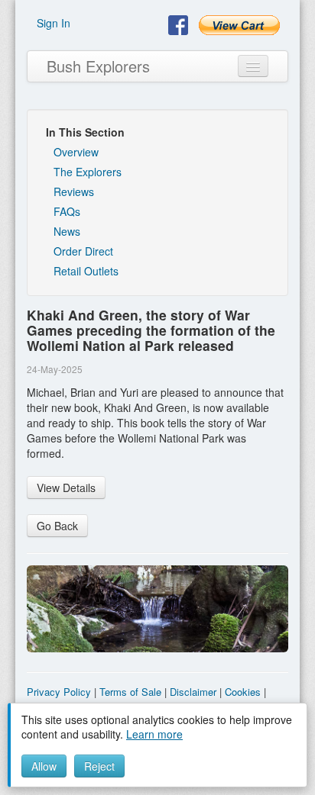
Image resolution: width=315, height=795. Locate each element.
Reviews (74, 191)
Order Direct (83, 251)
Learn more (154, 734)
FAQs (67, 211)
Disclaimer (193, 691)
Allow (44, 766)
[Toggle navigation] (253, 66)
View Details (66, 487)
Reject (99, 766)
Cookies (243, 691)
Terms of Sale (130, 691)
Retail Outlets (86, 270)
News (67, 231)
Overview (76, 151)
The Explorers (88, 171)
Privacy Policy (59, 691)
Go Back (57, 525)
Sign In (53, 23)
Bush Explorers (98, 66)
